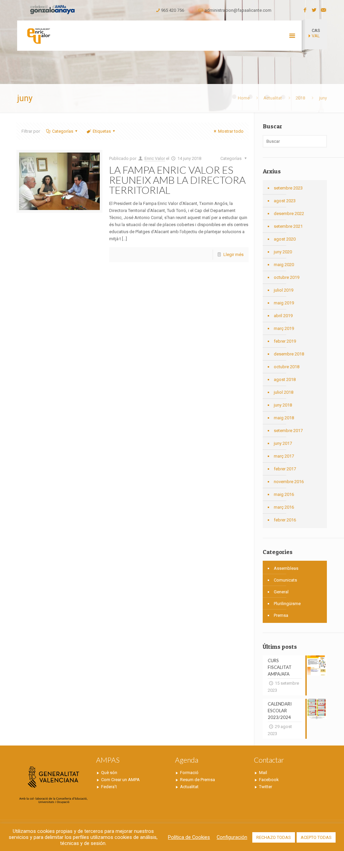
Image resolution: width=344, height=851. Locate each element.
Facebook (269, 779)
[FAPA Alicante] (38, 35)
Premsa (281, 615)
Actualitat (272, 97)
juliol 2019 (283, 290)
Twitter (265, 786)
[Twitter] (314, 10)
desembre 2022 (289, 213)
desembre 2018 (289, 353)
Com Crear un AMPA (120, 779)
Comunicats (285, 580)
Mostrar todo (231, 131)
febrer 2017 (285, 468)
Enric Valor (154, 158)
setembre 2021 (288, 226)
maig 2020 (284, 264)
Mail (263, 772)
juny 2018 (283, 405)
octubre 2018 (286, 366)
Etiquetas (102, 131)
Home (244, 97)
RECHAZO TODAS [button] (273, 837)
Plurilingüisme (287, 603)
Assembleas (286, 568)
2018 (300, 97)
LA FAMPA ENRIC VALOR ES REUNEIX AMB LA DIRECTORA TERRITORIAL (177, 180)
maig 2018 (284, 417)
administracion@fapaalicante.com (238, 10)
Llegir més (233, 254)
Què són (109, 772)
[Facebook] (305, 10)
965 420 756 (172, 10)
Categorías (62, 131)
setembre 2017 (288, 430)
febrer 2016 (285, 519)
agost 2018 (285, 379)
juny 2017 (283, 443)
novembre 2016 (289, 481)
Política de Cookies (189, 837)
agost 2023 (285, 200)
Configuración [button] (232, 837)
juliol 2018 (283, 392)
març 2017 (284, 456)
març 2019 (284, 328)
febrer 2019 (285, 341)
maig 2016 (284, 494)
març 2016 (284, 507)
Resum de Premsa (197, 779)
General (281, 591)
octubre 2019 (286, 277)
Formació (189, 772)
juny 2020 (283, 251)
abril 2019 (283, 315)
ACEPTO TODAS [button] (316, 837)
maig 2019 (284, 302)
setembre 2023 (288, 187)
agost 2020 (285, 239)
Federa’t (109, 786)
